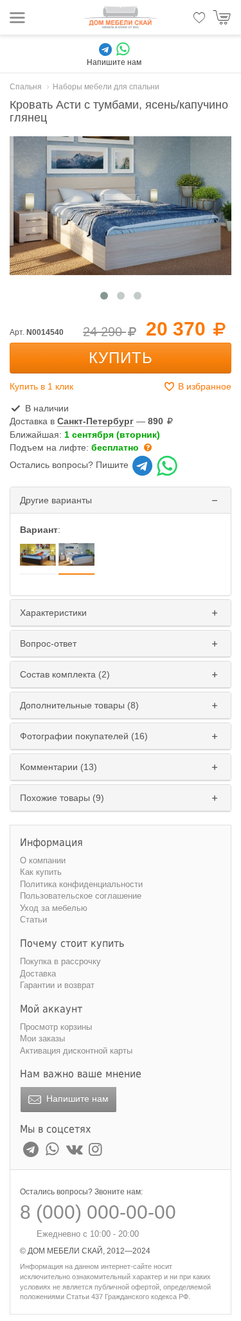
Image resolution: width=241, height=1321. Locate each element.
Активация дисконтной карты (76, 1051)
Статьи (33, 919)
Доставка (38, 973)
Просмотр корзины (56, 1027)
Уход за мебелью (53, 908)
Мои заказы (42, 1038)
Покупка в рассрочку (60, 961)
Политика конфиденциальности (81, 884)
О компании (43, 860)
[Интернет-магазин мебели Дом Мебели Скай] (121, 17)
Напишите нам (76, 1098)
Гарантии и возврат (57, 985)
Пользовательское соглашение (80, 896)
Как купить (41, 872)
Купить (121, 357)
